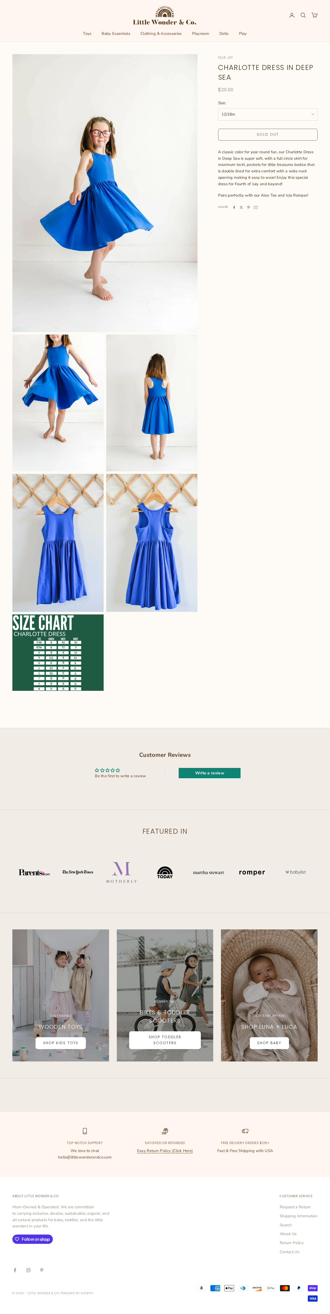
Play (243, 33)
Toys (87, 33)
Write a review (209, 773)
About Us (288, 1233)
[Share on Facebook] (234, 207)
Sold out (268, 134)
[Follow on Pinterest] (41, 1270)
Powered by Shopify (77, 1293)
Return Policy (292, 1242)
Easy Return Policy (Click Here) (165, 1150)
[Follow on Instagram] (28, 1270)
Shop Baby (269, 1042)
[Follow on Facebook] (15, 1270)
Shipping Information (299, 1216)
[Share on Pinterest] (248, 207)
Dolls (224, 33)
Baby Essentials (116, 33)
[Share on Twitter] (241, 207)
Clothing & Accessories (161, 33)
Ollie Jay (225, 57)
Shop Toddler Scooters (165, 1039)
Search (286, 1225)
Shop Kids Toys (60, 1042)
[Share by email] (256, 207)
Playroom (200, 33)
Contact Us (289, 1251)
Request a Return (295, 1207)
